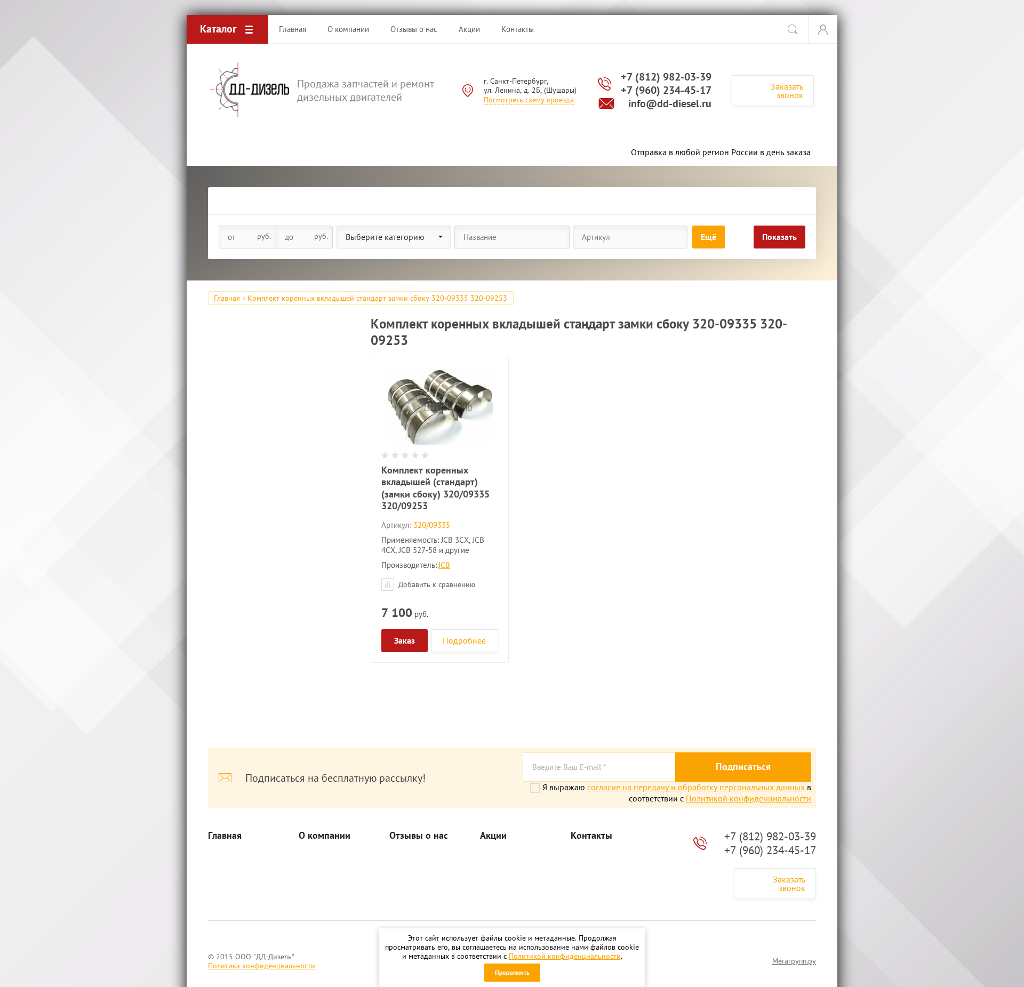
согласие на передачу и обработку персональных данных (696, 787)
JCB (444, 565)
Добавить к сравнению (435, 584)
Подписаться (743, 766)
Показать (779, 236)
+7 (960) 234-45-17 (666, 90)
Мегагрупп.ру (794, 961)
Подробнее (464, 640)
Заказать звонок (787, 90)
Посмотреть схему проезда (529, 100)
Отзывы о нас (418, 835)
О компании (324, 835)
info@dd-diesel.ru (669, 103)
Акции (493, 835)
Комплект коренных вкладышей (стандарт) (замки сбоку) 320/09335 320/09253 (435, 488)
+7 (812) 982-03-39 (666, 77)
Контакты (591, 835)
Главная (227, 298)
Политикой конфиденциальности (565, 956)
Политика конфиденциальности (261, 965)
